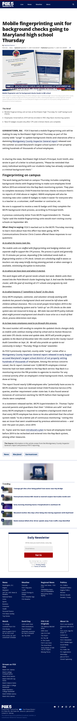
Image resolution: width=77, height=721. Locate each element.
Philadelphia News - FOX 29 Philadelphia (47, 590)
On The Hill (44, 638)
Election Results (65, 595)
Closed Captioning (66, 659)
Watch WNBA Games (9, 694)
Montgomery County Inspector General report (35, 141)
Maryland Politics (65, 588)
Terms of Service (40, 566)
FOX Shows (6, 629)
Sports (4, 602)
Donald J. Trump (65, 597)
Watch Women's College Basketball (8, 690)
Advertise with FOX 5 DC (67, 627)
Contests (63, 647)
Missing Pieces (45, 652)
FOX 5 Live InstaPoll (66, 624)
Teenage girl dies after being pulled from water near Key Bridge (38, 488)
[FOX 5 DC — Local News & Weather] (9, 4)
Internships (63, 654)
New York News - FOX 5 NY (48, 586)
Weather (25, 582)
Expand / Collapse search (73, 4)
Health (4, 609)
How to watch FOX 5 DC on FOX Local (9, 632)
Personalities (64, 637)
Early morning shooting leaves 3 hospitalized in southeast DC (37, 505)
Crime (4, 599)
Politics (63, 582)
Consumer (5, 606)
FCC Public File (65, 649)
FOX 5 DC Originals (45, 622)
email (73, 706)
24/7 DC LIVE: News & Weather (9, 593)
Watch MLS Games (8, 696)
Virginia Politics (65, 590)
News (11, 48)
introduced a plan (35, 430)
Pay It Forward (26, 629)
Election (62, 592)
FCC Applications (65, 652)
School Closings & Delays (27, 593)
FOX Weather (26, 599)
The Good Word (46, 645)
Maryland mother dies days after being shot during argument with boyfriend (43, 513)
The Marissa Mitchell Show (47, 627)
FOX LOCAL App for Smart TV (66, 632)
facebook (58, 706)
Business (5, 604)
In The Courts (45, 640)
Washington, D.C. (8, 585)
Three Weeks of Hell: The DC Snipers (47, 648)
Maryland (17, 454)
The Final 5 (44, 636)
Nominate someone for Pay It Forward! (28, 632)
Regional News (47, 582)
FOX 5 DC (5, 48)
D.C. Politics (64, 585)
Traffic (24, 590)
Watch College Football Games (7, 673)
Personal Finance (8, 611)
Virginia (4, 588)
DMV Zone (44, 631)
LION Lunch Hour (27, 624)
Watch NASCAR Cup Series (8, 680)
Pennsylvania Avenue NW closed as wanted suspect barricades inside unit (42, 497)
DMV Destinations (27, 627)
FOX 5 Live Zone (46, 643)
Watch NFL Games (8, 670)
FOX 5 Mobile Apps (66, 642)
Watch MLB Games (8, 676)
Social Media (64, 645)
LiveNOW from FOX (8, 627)
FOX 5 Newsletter (66, 640)
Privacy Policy (40, 565)
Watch (5, 621)
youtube (54, 706)
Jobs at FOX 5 (64, 657)
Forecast (24, 585)
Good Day (26, 621)
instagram (66, 706)
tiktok (70, 706)
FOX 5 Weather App (28, 597)
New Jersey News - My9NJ (47, 594)
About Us (64, 621)
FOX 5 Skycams (27, 588)
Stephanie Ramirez (9, 45)
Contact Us (63, 635)
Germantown (31, 454)
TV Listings (5, 624)
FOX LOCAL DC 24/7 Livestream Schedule (9, 636)
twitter (62, 706)
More (48, 4)
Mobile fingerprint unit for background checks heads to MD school (26, 93)
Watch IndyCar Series (9, 683)
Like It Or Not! (45, 633)
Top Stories (6, 616)
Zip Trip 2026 (26, 636)
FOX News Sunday (8, 614)
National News (7, 597)
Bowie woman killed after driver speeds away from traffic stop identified (42, 521)
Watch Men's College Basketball (9, 686)
